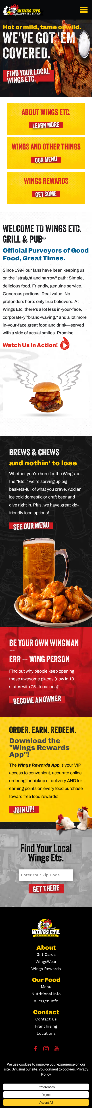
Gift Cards (46, 954)
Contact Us (46, 1019)
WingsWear (46, 961)
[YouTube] (56, 1050)
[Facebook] (35, 1050)
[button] (84, 9)
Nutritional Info (46, 993)
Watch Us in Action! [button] (30, 345)
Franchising (46, 1026)
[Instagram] (46, 1050)
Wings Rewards (46, 968)
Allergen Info (46, 1001)
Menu (46, 986)
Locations (46, 1033)
